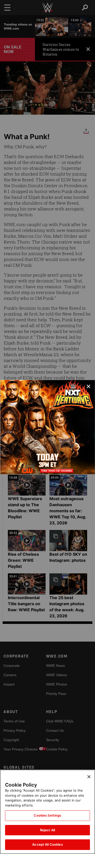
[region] (47, 812)
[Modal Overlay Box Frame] (47, 427)
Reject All (47, 830)
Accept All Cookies (47, 844)
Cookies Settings (47, 815)
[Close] (88, 776)
